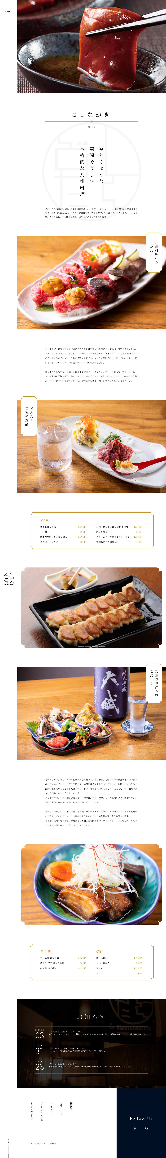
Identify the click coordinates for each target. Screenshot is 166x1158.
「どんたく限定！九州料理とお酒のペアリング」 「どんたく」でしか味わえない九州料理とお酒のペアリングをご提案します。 (78, 1049)
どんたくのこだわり (32, 1111)
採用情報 (71, 1105)
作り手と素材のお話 (41, 1111)
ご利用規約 (52, 1143)
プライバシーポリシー (38, 1143)
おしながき (51, 1106)
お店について (61, 1108)
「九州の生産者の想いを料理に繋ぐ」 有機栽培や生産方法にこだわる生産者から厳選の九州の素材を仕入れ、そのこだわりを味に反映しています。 (90, 1065)
